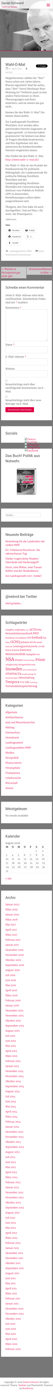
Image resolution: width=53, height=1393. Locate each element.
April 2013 (11, 1172)
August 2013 (12, 1151)
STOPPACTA (13, 674)
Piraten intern (13, 762)
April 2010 (11, 1338)
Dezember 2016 (14, 949)
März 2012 (11, 1237)
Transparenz (12, 772)
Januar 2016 (12, 1005)
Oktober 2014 (13, 1081)
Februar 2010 (13, 1349)
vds (27, 682)
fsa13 (7, 642)
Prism (40, 659)
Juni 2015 (10, 1040)
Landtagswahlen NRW (20, 251)
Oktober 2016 (13, 959)
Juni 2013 (10, 1162)
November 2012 (14, 1197)
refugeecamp (11, 664)
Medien (9, 752)
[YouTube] (31, 442)
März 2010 (11, 1343)
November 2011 (14, 1258)
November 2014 (14, 1076)
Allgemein (11, 712)
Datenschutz (12, 732)
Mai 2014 (10, 1106)
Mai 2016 (10, 985)
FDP (29, 637)
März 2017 (11, 934)
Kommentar (13, 307)
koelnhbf (8, 647)
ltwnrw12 (25, 650)
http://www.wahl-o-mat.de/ (22, 159)
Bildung (9, 727)
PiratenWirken (29, 660)
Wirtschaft (11, 783)
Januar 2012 (12, 1247)
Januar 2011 (12, 1303)
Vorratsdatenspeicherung (21, 686)
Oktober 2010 (13, 1318)
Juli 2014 (10, 1096)
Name (9, 344)
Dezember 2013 (14, 1131)
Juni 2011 (10, 1278)
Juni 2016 (10, 980)
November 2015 (14, 1015)
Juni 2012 (10, 1222)
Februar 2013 (12, 1182)
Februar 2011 (12, 1298)
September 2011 (14, 1268)
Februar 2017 (12, 939)
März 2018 (11, 919)
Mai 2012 (10, 1227)
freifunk (37, 637)
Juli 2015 (10, 1035)
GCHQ (15, 642)
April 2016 (11, 990)
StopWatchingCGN (29, 674)
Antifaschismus (14, 717)
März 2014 (11, 1116)
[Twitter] (30, 439)
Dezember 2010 (14, 1308)
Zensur (9, 788)
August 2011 (12, 1273)
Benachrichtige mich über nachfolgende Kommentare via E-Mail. (24, 388)
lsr (43, 646)
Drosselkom (20, 638)
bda (39, 629)
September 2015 (14, 1025)
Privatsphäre (12, 767)
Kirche (33, 642)
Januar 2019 (12, 914)
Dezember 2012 (14, 1192)
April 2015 (11, 1050)
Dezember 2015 (14, 1010)
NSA (9, 659)
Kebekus (24, 642)
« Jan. (8, 878)
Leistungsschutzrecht (25, 646)
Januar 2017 (12, 944)
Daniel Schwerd (12, 3)
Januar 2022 (12, 904)
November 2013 (14, 1136)
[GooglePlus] (32, 448)
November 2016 (14, 954)
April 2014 (11, 1111)
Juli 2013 (10, 1157)
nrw (38, 654)
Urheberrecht (13, 777)
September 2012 (14, 1207)
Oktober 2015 (13, 1020)
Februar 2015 (12, 1061)
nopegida (31, 654)
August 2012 (12, 1212)
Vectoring (33, 682)
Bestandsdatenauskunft (18, 633)
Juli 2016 (10, 975)
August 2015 (12, 1030)
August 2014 (12, 1091)
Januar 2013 (12, 1187)
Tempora (12, 682)
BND (36, 633)
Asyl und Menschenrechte (20, 722)
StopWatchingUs (11, 678)
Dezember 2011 (14, 1253)
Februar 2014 (13, 1121)
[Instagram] (32, 445)
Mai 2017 (10, 924)
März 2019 (11, 909)
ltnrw (8, 650)
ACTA (33, 629)
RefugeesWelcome (26, 664)
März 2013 (11, 1177)
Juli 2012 (10, 1217)
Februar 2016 (13, 1000)
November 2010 (14, 1313)
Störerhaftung (26, 677)
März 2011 (11, 1293)
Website (10, 368)
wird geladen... (13, 603)
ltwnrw (15, 650)
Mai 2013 (10, 1167)
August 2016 (12, 970)
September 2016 (14, 965)
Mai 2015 (10, 1045)
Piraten (19, 659)
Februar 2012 (13, 1242)
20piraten (20, 629)
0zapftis (9, 629)
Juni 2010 (10, 1328)
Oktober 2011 (12, 1263)
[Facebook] (31, 450)
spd (24, 670)
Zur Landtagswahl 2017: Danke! (23, 575)
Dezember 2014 (14, 1071)
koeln (39, 642)
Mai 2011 (10, 1283)
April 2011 (11, 1288)
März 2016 (11, 995)
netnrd (8, 72)
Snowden (13, 669)
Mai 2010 (10, 1333)
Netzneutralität (15, 654)
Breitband (10, 638)
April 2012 (11, 1232)
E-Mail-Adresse (15, 356)
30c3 (27, 630)
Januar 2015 (12, 1066)
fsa (44, 637)
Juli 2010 (10, 1323)
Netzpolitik (12, 757)
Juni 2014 (10, 1101)
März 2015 (11, 1055)
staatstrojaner (31, 670)
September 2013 (14, 1146)
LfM (39, 647)
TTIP (22, 682)
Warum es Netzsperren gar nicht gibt (10, 272)
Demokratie (12, 737)
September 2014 (14, 1086)
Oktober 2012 (13, 1202)
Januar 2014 (12, 1126)
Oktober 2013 (13, 1141)
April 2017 (11, 929)
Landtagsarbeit (14, 742)
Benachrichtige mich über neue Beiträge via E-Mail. (23, 402)
